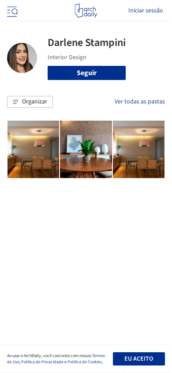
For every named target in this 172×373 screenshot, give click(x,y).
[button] (30, 102)
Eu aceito (138, 358)
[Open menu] (11, 10)
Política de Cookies (84, 362)
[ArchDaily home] (86, 11)
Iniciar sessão (145, 11)
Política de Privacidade (42, 362)
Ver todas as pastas (140, 101)
